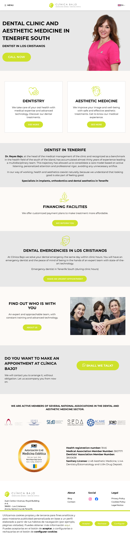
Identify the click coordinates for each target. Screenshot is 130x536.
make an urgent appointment (65, 279)
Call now (16, 57)
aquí (67, 525)
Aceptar (86, 523)
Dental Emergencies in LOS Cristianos (65, 250)
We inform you (65, 223)
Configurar (119, 523)
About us (32, 327)
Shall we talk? (99, 365)
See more (33, 124)
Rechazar (102, 523)
